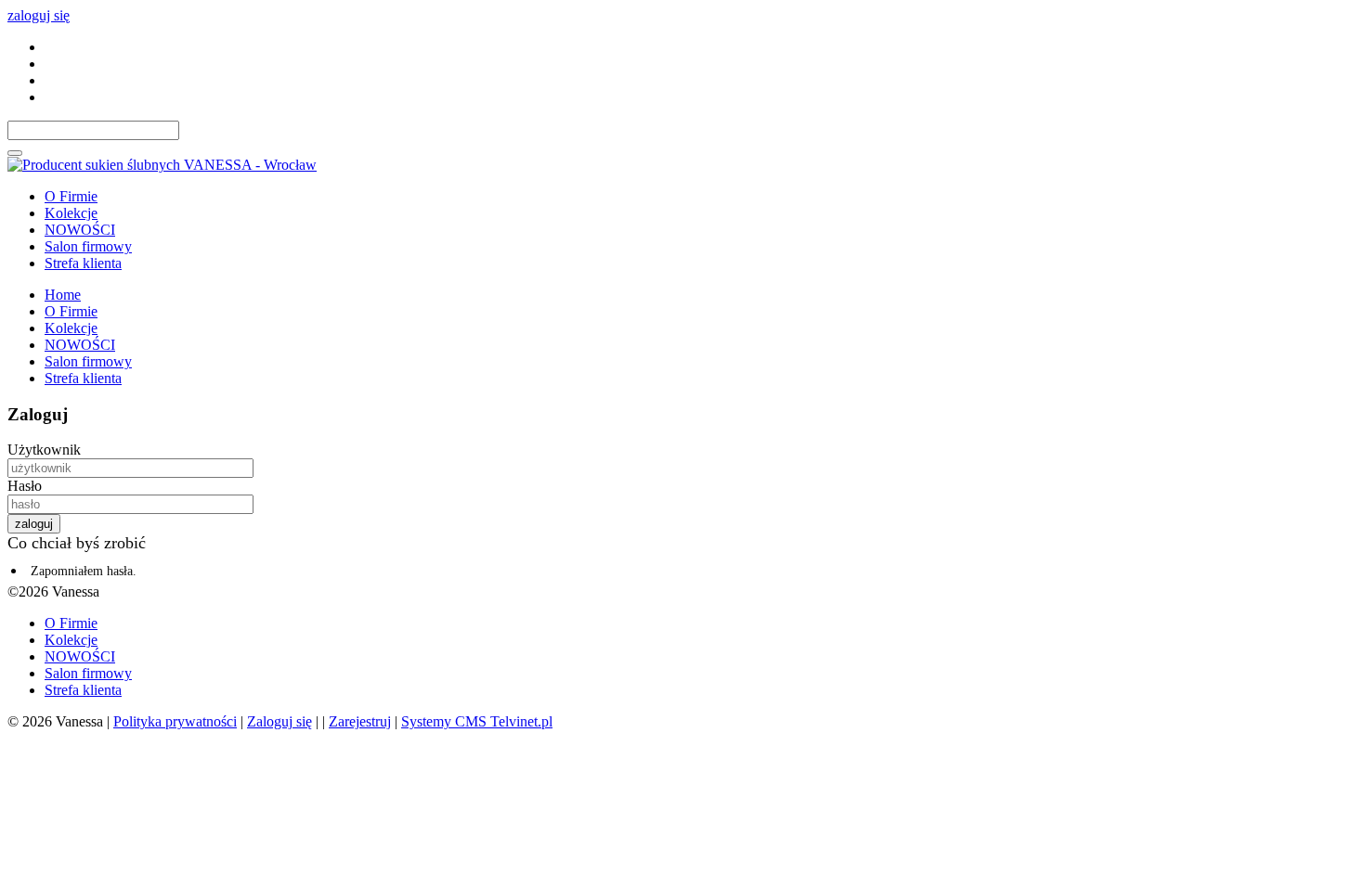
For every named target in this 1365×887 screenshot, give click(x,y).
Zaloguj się (279, 721)
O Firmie (71, 196)
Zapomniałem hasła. (83, 571)
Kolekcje (71, 213)
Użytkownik (44, 449)
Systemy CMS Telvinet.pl (476, 721)
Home (63, 294)
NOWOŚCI (80, 230)
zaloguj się (38, 15)
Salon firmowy (88, 246)
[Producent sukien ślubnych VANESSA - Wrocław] (162, 165)
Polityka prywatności (175, 721)
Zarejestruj (360, 721)
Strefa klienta (83, 263)
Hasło (24, 486)
